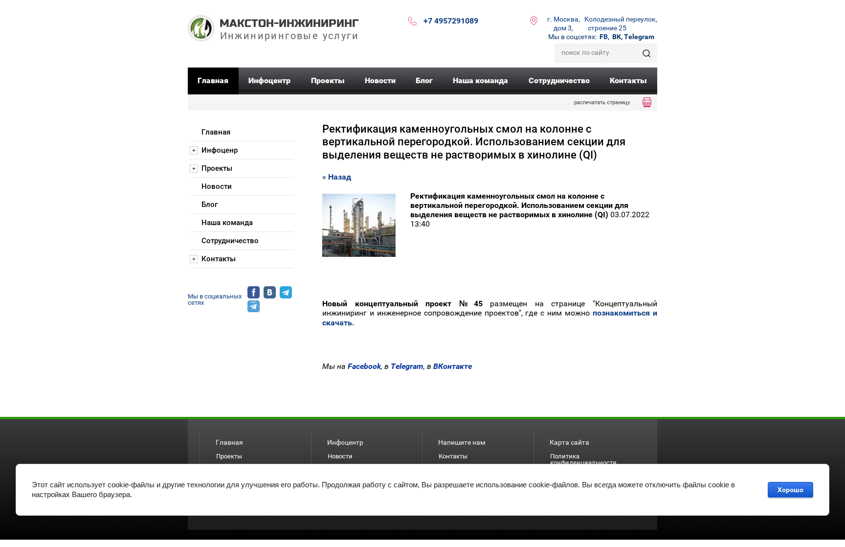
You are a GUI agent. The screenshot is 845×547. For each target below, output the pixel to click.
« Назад (336, 177)
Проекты (229, 456)
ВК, (617, 37)
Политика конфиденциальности (583, 459)
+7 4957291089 (450, 20)
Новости (340, 456)
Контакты (453, 456)
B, (604, 37)
